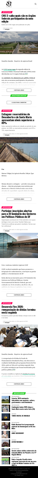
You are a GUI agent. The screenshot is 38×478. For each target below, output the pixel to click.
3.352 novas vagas (10, 69)
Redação (7, 29)
